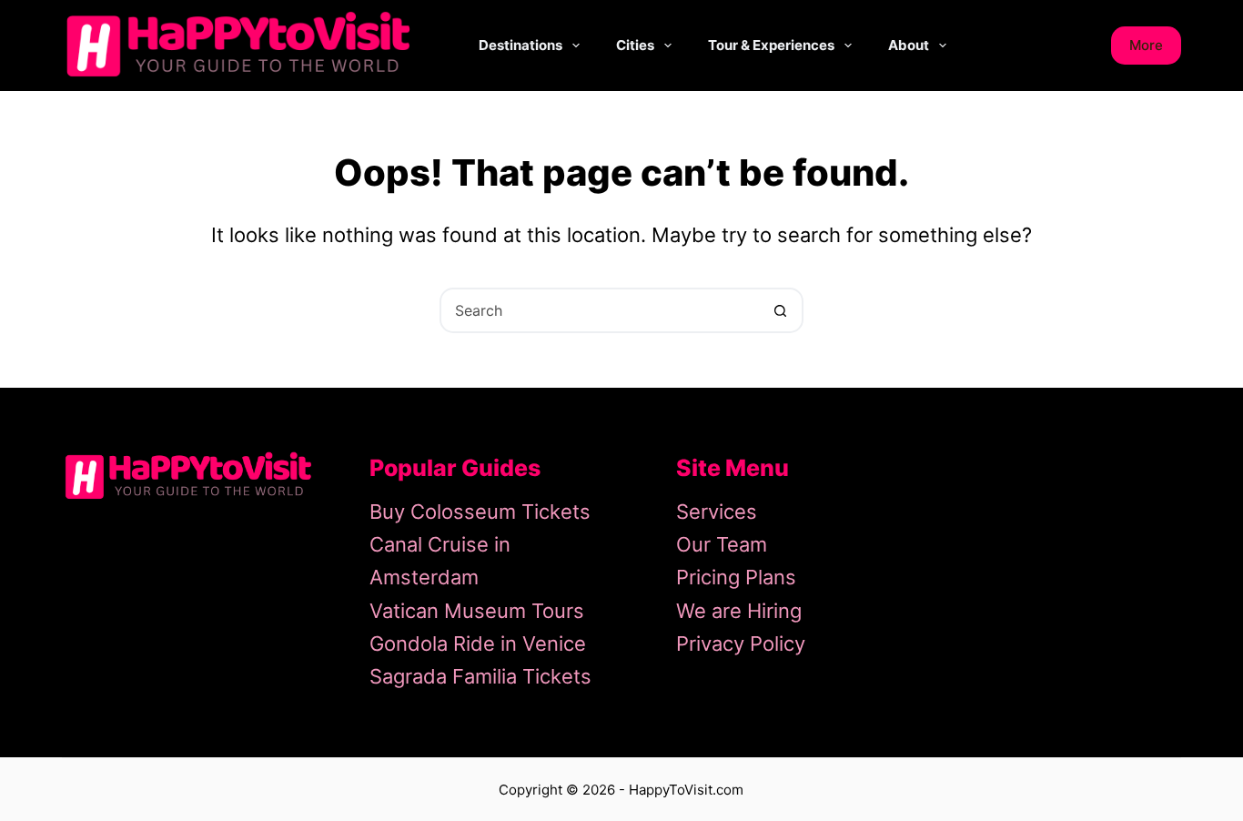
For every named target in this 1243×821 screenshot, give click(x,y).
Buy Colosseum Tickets (480, 511)
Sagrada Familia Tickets (480, 676)
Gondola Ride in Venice (477, 643)
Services (716, 511)
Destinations (520, 45)
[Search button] (781, 310)
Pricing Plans (736, 577)
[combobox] (600, 310)
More (1146, 45)
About (908, 45)
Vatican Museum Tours (476, 611)
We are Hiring (739, 611)
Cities (635, 45)
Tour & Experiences (771, 45)
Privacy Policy (740, 643)
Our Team (721, 544)
